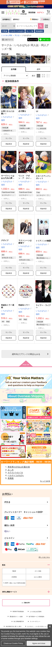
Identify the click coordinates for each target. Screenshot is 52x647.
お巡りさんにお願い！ (7, 112)
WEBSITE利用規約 (18, 611)
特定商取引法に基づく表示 (13, 626)
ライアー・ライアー (43, 306)
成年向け (16, 19)
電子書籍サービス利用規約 (36, 616)
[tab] (38, 69)
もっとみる (45, 480)
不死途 (4, 31)
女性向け (46, 19)
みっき (11, 469)
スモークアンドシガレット (43, 177)
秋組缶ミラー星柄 (7, 306)
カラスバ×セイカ (15, 472)
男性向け (35, 19)
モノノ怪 (29, 31)
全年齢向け (6, 19)
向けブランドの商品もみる (26, 353)
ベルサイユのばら (17, 31)
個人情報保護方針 (19, 621)
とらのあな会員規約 (35, 611)
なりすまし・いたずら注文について (37, 626)
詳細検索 (46, 26)
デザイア (5, 240)
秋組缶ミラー (24, 304)
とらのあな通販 (6, 35)
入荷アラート (8, 40)
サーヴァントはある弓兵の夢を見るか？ (7, 178)
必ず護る (22, 111)
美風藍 (11, 478)
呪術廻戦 (39, 31)
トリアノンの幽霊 (43, 240)
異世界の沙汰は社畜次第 (19, 466)
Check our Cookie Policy (13, 643)
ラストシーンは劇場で (25, 241)
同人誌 (17, 35)
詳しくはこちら (44, 557)
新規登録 (31, 12)
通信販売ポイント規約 (16, 616)
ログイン (40, 12)
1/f (37, 111)
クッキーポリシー (35, 621)
